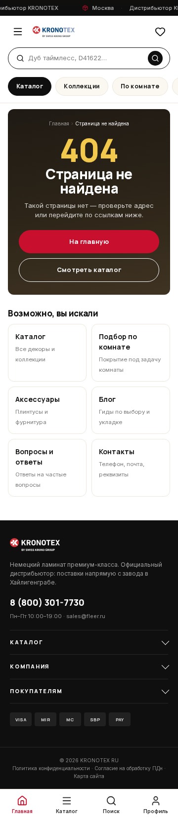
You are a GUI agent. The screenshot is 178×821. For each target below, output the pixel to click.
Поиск (111, 811)
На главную (89, 241)
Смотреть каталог (89, 269)
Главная (59, 123)
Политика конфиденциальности (51, 768)
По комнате (140, 86)
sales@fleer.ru (85, 616)
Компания (29, 666)
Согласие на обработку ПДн (128, 768)
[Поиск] (155, 58)
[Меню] (18, 31)
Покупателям (36, 691)
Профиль (155, 811)
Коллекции (81, 86)
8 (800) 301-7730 (47, 602)
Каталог (29, 86)
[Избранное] (160, 31)
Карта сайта (89, 776)
